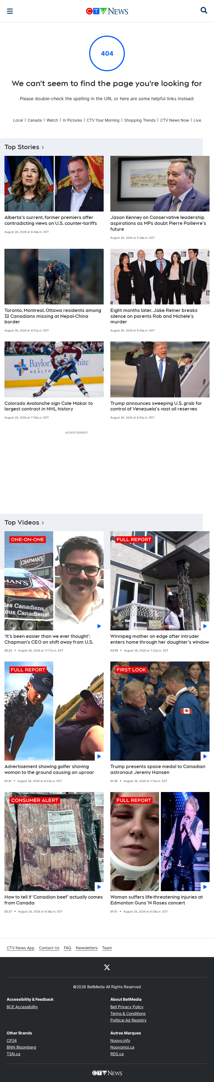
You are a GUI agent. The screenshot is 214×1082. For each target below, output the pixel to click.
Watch (52, 120)
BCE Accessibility (22, 1006)
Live (197, 120)
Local (18, 120)
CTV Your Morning (103, 120)
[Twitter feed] (107, 967)
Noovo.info (120, 1040)
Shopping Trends (139, 120)
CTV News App (21, 947)
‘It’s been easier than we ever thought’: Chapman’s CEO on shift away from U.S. (48, 639)
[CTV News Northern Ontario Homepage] (107, 11)
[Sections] (10, 11)
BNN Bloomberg (21, 1047)
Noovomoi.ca (122, 1047)
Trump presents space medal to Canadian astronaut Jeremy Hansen (157, 769)
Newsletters (87, 947)
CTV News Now (174, 120)
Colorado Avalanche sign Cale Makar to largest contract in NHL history (48, 406)
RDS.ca (117, 1053)
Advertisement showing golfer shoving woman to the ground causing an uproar (49, 769)
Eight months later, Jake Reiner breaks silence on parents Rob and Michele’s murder (154, 316)
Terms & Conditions (127, 1013)
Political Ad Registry (128, 1020)
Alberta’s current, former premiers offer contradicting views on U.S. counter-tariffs (50, 220)
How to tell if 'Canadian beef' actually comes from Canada (53, 900)
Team (107, 947)
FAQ (67, 947)
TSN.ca (13, 1053)
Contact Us (49, 947)
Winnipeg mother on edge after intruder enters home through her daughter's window (159, 639)
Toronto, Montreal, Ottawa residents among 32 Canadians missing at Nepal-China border (52, 316)
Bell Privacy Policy (127, 1006)
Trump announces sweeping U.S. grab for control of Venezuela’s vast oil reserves (156, 406)
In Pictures (72, 120)
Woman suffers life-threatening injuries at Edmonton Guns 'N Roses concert (156, 900)
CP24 (12, 1040)
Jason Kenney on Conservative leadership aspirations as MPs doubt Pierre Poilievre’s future (158, 223)
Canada (35, 120)
